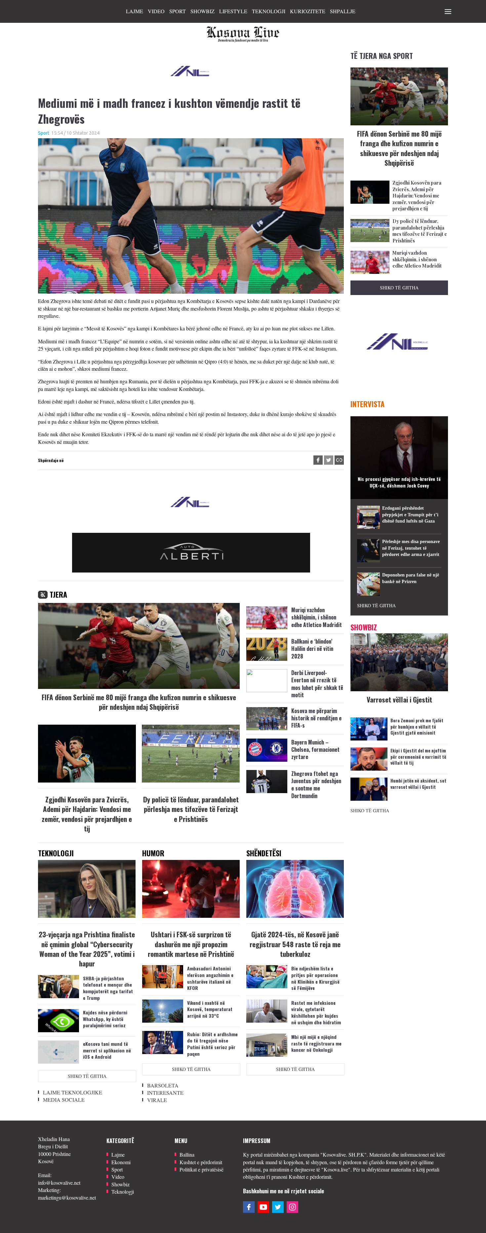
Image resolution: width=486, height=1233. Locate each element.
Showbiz (202, 11)
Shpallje (342, 11)
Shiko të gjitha (87, 1076)
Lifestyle (233, 11)
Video (156, 11)
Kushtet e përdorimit (201, 1162)
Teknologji (268, 11)
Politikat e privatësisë (201, 1169)
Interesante (165, 1092)
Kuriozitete (307, 11)
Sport (177, 11)
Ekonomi (121, 1162)
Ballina (187, 1154)
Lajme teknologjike (72, 1092)
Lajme (134, 11)
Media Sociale (64, 1099)
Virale (157, 1099)
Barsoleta (163, 1085)
